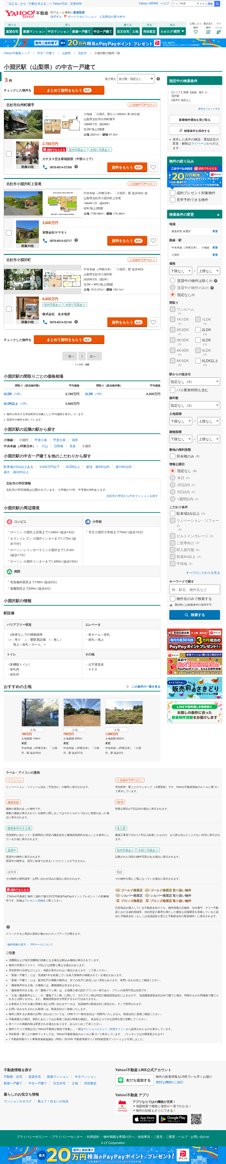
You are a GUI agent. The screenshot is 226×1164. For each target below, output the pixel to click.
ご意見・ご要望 (164, 1136)
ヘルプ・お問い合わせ (193, 1136)
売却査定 (149, 31)
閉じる (92, 75)
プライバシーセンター (67, 1136)
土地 (135, 31)
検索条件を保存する (116, 71)
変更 (215, 231)
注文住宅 (123, 31)
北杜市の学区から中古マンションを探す (132, 496)
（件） (13, 394)
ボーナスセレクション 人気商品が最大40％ (96, 16)
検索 (217, 4)
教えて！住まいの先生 (53, 1101)
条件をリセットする (209, 108)
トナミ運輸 (206, 3)
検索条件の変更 (181, 214)
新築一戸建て (81, 31)
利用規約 (93, 1136)
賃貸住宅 (12, 31)
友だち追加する (138, 1080)
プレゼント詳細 (33, 900)
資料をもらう (126, 167)
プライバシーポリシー (32, 1136)
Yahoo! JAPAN (148, 3)
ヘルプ (164, 3)
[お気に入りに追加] (153, 167)
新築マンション (34, 31)
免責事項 (144, 1136)
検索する (198, 614)
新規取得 (79, 12)
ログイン (56, 16)
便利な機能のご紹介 (170, 1082)
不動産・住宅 (13, 1076)
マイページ (199, 143)
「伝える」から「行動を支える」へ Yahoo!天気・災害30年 (44, 3)
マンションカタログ (18, 1101)
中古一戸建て (103, 31)
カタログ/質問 (170, 31)
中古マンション (58, 31)
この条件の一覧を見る (145, 686)
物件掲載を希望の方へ (119, 1136)
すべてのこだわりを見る (203, 572)
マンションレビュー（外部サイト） (104, 1029)
